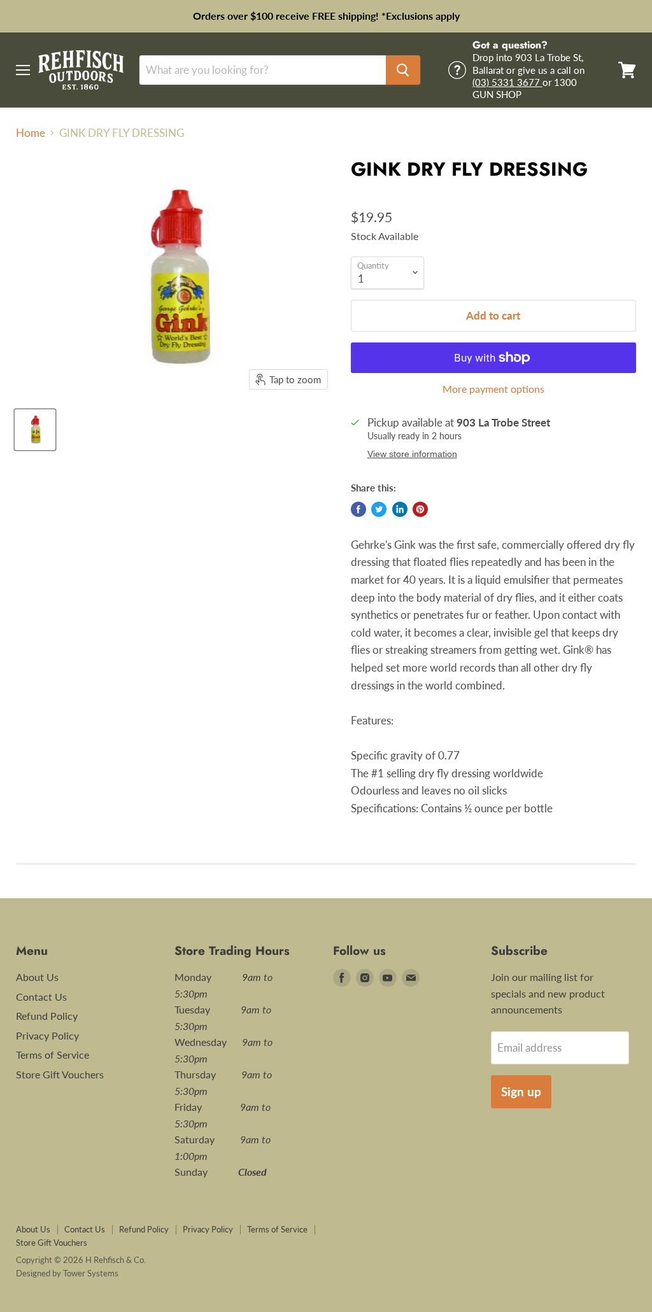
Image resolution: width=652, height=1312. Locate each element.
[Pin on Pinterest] (420, 509)
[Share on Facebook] (358, 509)
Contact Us (41, 997)
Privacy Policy (47, 1035)
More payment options (493, 389)
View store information (412, 454)
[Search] (403, 70)
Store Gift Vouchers (60, 1074)
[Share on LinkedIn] (400, 509)
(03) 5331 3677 (507, 82)
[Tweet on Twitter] (378, 509)
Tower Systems (90, 1273)
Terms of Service (52, 1054)
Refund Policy (47, 1016)
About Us (37, 977)
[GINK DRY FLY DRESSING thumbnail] (35, 429)
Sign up (521, 1091)
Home (30, 133)
